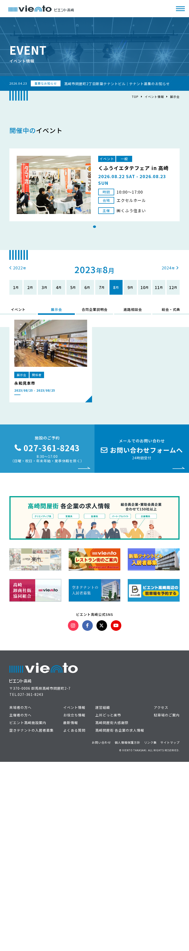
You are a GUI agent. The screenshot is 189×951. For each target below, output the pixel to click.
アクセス (161, 707)
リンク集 (150, 742)
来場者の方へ (20, 707)
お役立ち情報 (74, 715)
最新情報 (70, 722)
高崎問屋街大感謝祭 (111, 722)
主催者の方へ (20, 715)
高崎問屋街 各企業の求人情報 (119, 730)
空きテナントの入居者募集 (31, 730)
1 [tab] (94, 226)
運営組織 (102, 707)
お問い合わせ (101, 742)
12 (171, 287)
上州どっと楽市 (108, 715)
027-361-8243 (30, 694)
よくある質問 (74, 730)
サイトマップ (170, 742)
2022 (18, 268)
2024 (167, 268)
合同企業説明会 (95, 309)
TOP (135, 96)
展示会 (56, 309)
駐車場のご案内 (167, 715)
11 (157, 287)
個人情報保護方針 (127, 742)
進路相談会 (133, 309)
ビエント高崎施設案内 (27, 722)
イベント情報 (154, 96)
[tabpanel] (94, 184)
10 (143, 287)
